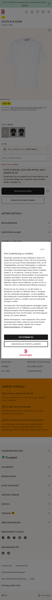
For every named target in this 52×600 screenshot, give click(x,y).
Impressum (28, 327)
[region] (26, 300)
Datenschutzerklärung (12, 327)
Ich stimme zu (26, 337)
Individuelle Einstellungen (26, 344)
